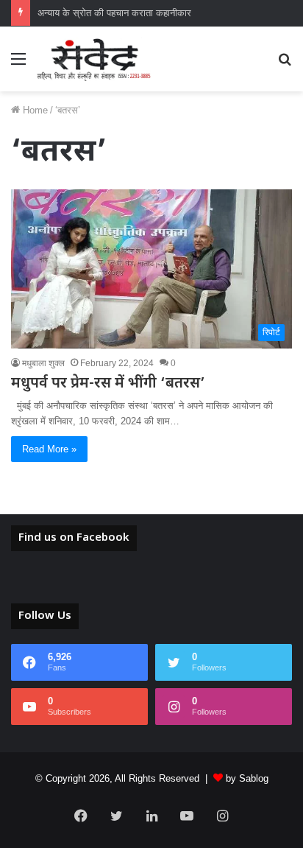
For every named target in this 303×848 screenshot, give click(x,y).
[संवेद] (94, 59)
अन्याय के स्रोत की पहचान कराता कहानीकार (114, 12)
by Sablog (247, 778)
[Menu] (18, 64)
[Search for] (284, 64)
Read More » (49, 449)
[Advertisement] (151, 250)
